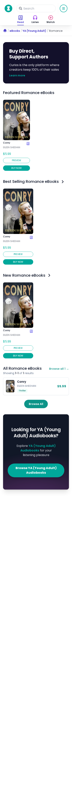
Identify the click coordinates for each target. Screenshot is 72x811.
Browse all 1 (59, 369)
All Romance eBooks (22, 368)
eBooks (15, 31)
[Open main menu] (63, 8)
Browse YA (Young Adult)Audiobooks (36, 470)
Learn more (17, 75)
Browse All (36, 404)
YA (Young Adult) (34, 31)
